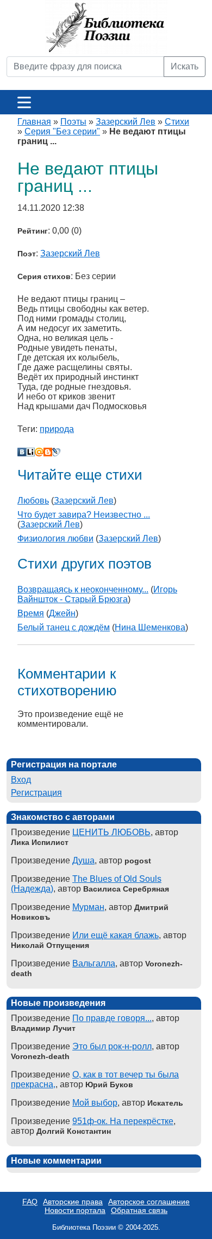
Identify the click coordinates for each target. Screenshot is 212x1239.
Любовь (33, 500)
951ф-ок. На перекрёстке (122, 1121)
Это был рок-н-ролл (112, 1046)
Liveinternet (30, 452)
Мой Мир (39, 452)
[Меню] (24, 102)
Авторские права (73, 1201)
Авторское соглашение (149, 1201)
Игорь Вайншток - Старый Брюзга (97, 594)
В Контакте (21, 452)
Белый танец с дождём (63, 627)
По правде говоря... (112, 1018)
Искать (184, 66)
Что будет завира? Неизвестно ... (83, 514)
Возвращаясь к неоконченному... (82, 589)
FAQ (30, 1201)
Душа (83, 860)
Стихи (177, 121)
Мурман (88, 907)
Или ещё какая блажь (115, 935)
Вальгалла (93, 963)
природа (57, 429)
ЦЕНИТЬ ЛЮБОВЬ (111, 832)
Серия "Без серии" (62, 131)
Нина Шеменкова (150, 627)
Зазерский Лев (125, 121)
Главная (34, 121)
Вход (21, 779)
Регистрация (36, 792)
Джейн (62, 613)
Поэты (73, 121)
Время (30, 613)
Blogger (47, 452)
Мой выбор (94, 1102)
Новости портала (75, 1210)
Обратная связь (139, 1210)
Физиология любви (55, 538)
